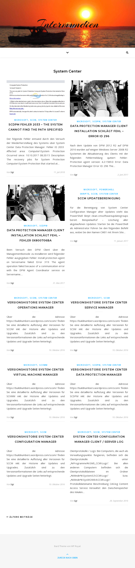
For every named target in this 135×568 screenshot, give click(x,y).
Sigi (12, 172)
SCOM (33, 297)
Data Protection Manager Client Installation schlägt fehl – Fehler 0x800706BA (36, 235)
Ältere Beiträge (21, 517)
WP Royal (76, 546)
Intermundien (67, 23)
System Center (47, 120)
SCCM (33, 120)
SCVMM (43, 365)
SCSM (107, 297)
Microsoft (21, 120)
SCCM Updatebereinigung (99, 198)
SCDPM (97, 121)
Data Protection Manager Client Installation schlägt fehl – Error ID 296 (99, 131)
